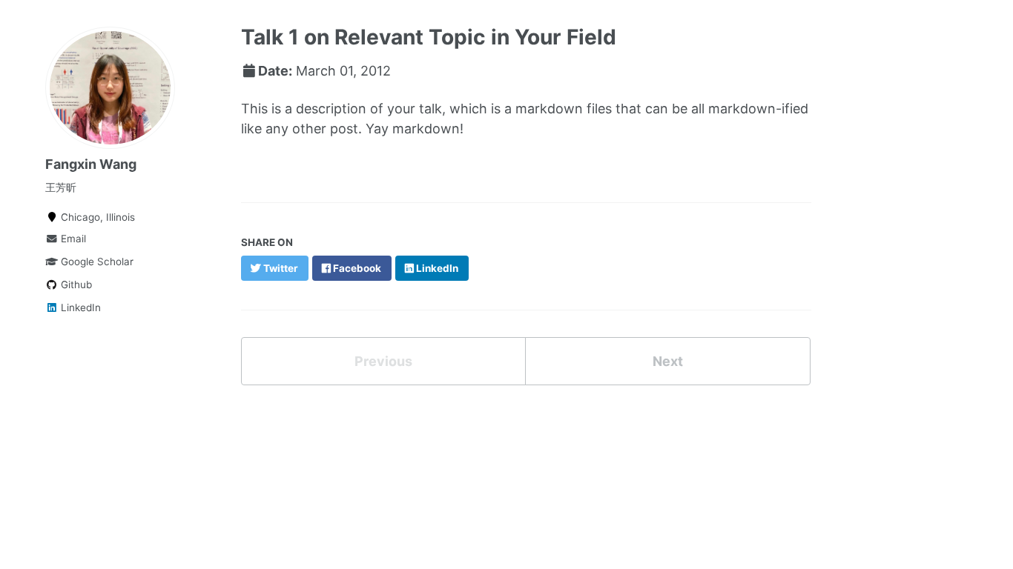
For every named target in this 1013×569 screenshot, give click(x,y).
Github (75, 284)
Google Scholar (95, 261)
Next (668, 361)
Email (72, 238)
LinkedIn (79, 307)
